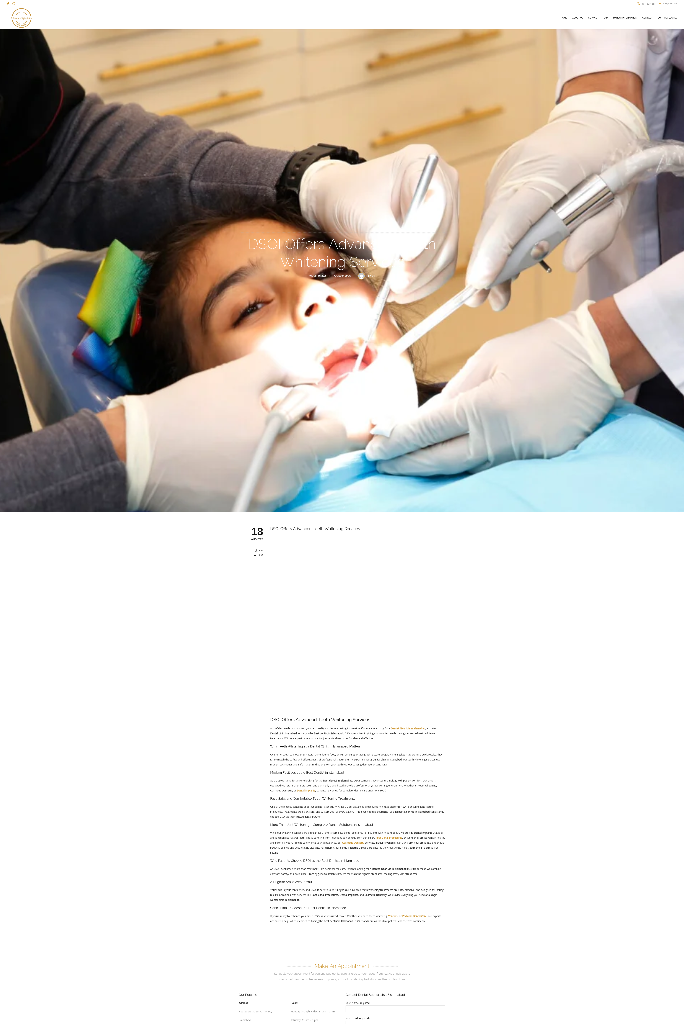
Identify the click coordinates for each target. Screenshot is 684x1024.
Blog (348, 275)
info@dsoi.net (670, 3)
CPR (373, 275)
